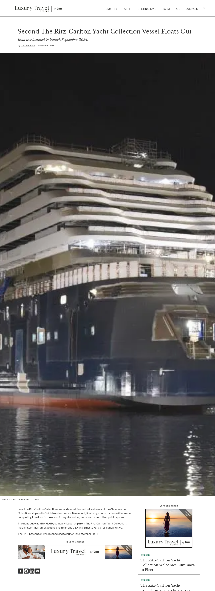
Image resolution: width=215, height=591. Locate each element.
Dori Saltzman (28, 45)
